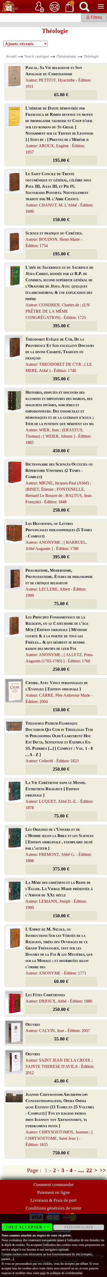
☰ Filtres (94, 17)
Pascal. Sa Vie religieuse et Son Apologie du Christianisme (58, 77)
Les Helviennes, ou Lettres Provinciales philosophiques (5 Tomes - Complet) (58, 536)
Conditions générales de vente (53, 1208)
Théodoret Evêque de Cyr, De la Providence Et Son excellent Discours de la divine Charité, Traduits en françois (59, 355)
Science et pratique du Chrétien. (54, 239)
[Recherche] (84, 6)
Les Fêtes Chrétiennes (58, 998)
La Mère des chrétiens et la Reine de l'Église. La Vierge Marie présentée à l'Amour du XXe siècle (59, 895)
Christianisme (66, 56)
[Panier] (69, 6)
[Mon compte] (39, 6)
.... (81, 1170)
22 (89, 1170)
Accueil (11, 56)
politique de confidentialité (66, 1273)
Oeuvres (57, 1027)
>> (102, 1170)
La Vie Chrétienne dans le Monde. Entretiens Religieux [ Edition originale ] (59, 795)
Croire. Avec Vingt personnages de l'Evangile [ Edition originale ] (58, 692)
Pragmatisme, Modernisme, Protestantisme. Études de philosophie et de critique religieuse (59, 583)
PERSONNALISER (78, 1227)
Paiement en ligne (53, 1192)
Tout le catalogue (36, 56)
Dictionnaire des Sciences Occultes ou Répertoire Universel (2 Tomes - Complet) (59, 483)
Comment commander (54, 1184)
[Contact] (54, 6)
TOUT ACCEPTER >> (27, 1227)
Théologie (91, 56)
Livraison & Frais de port (53, 1200)
